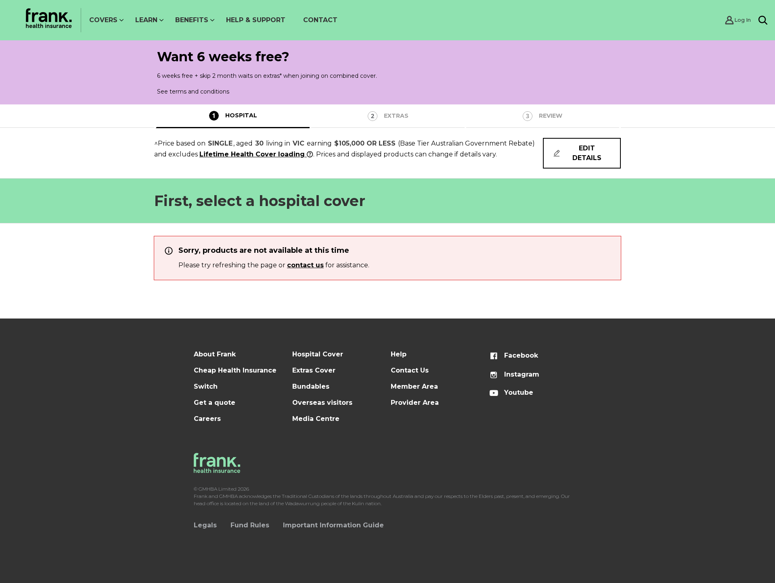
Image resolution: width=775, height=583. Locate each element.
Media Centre (315, 419)
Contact (320, 20)
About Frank (215, 354)
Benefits (191, 20)
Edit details (586, 153)
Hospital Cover (317, 354)
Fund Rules (249, 525)
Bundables (310, 386)
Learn (146, 20)
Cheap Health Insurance (235, 370)
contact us (305, 265)
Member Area (414, 386)
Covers (103, 20)
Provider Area (415, 402)
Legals (205, 525)
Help (398, 354)
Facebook (520, 355)
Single (220, 143)
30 (259, 143)
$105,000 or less (365, 143)
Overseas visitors (322, 402)
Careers (207, 419)
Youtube (517, 392)
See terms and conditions (193, 91)
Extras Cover (313, 370)
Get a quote (214, 402)
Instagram (520, 374)
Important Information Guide (333, 525)
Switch (206, 386)
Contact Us (410, 370)
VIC (298, 143)
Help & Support (255, 20)
